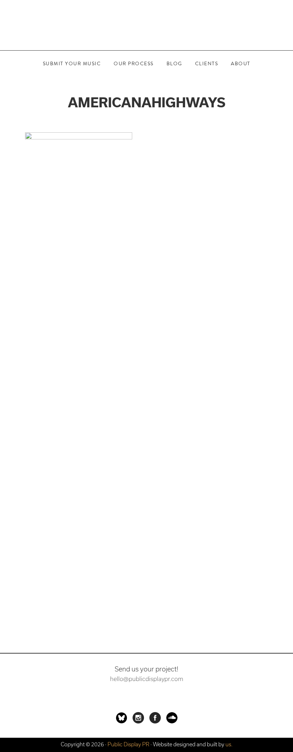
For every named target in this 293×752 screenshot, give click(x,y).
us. (229, 744)
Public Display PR (146, 25)
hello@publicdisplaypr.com (146, 679)
